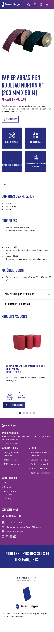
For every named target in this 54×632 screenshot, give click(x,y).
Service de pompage (40, 460)
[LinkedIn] (7, 536)
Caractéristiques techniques (19, 294)
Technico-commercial (41, 473)
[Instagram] (10, 536)
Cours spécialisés (39, 469)
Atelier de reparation (40, 464)
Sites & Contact (11, 444)
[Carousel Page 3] (27, 413)
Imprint (7, 487)
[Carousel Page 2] (24, 413)
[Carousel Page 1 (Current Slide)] (20, 413)
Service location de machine (40, 454)
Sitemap (8, 499)
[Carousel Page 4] (30, 413)
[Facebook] (14, 536)
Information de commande (18, 304)
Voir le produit (17, 405)
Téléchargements (12, 464)
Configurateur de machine (12, 454)
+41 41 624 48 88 (11, 516)
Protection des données (11, 493)
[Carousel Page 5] (34, 413)
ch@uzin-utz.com (15, 531)
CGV (6, 483)
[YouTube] (3, 536)
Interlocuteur (10, 460)
